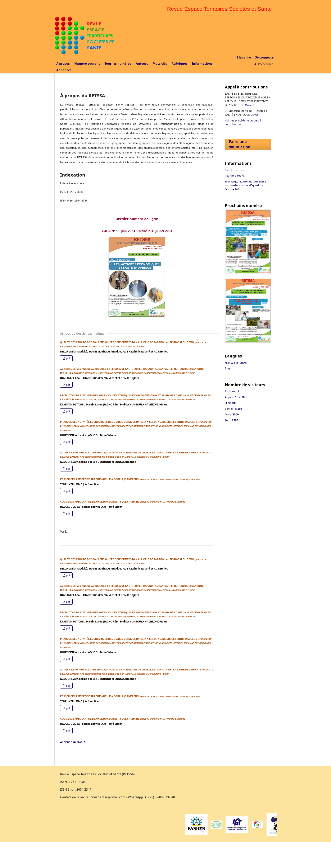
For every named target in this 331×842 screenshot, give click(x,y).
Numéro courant (87, 63)
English (229, 368)
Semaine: (233, 408)
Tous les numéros (118, 63)
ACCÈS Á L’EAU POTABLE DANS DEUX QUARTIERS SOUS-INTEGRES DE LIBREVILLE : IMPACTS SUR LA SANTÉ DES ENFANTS (131, 452)
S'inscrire (244, 57)
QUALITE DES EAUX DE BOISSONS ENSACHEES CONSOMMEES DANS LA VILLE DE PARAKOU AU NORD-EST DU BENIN (127, 342)
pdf (68, 358)
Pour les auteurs (234, 170)
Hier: (230, 403)
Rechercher (265, 64)
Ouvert (249, 105)
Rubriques (179, 63)
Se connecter (265, 57)
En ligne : (232, 391)
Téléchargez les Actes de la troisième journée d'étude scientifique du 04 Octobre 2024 (245, 185)
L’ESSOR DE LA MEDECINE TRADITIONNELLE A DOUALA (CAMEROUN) (100, 479)
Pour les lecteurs (234, 175)
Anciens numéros (71, 742)
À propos (63, 63)
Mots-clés (160, 63)
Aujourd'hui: (235, 397)
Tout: (231, 420)
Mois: (232, 414)
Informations (202, 63)
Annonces (63, 70)
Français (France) (236, 362)
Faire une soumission (239, 144)
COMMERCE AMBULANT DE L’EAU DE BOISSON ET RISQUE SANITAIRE (100, 501)
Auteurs (142, 63)
